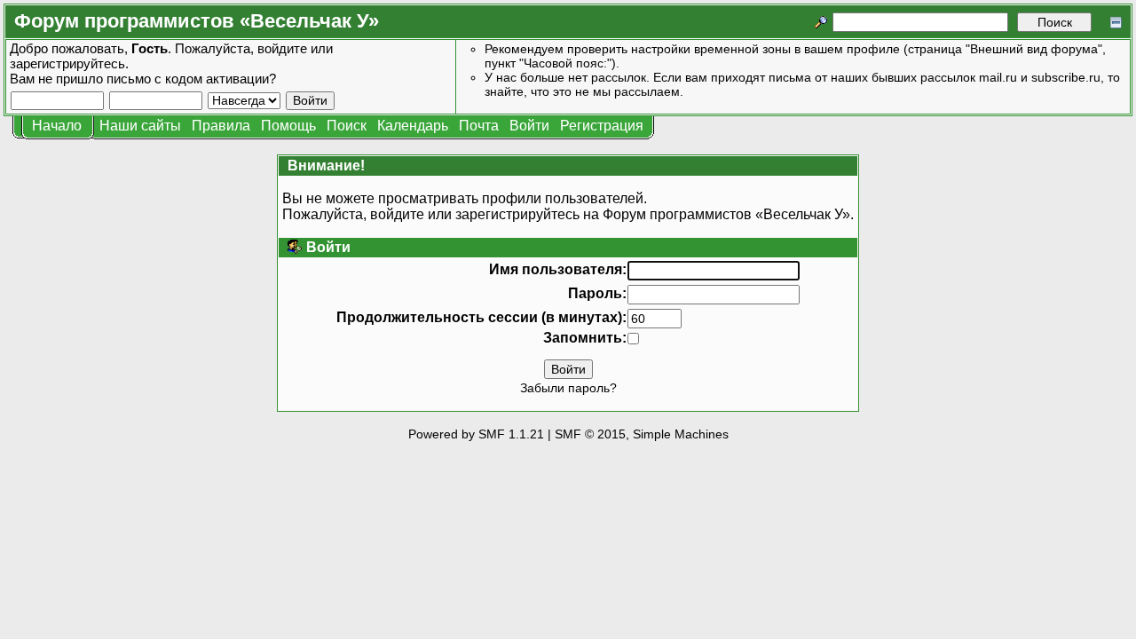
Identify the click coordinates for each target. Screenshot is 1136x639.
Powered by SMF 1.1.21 (476, 434)
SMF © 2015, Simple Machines (642, 434)
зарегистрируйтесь (67, 63)
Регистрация (601, 125)
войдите (282, 48)
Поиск (347, 125)
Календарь (412, 125)
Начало (57, 125)
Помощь (288, 125)
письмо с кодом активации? (191, 78)
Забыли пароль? (568, 388)
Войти (529, 125)
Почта (479, 125)
